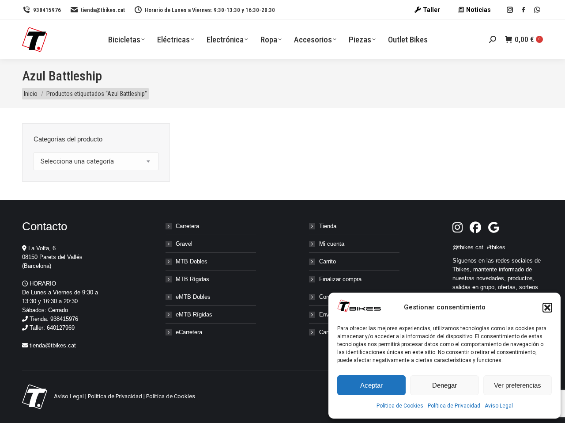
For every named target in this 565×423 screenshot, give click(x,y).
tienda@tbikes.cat (103, 10)
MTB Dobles (191, 261)
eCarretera (189, 332)
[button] (547, 307)
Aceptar (371, 385)
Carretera (187, 226)
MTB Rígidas (192, 279)
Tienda (327, 226)
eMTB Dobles (193, 296)
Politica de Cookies (400, 406)
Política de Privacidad (454, 406)
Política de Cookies (170, 396)
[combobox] (96, 161)
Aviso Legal (499, 406)
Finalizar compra (340, 279)
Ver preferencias (517, 385)
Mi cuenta (331, 243)
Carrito (327, 261)
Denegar (444, 385)
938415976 (47, 10)
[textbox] (77, 161)
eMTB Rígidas (194, 314)
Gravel (184, 243)
